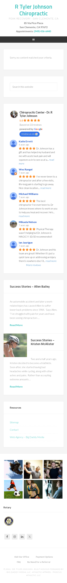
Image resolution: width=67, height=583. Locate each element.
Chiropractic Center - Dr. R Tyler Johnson (35, 114)
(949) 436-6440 (42, 31)
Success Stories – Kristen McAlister (42, 342)
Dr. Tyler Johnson (22, 569)
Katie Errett (26, 141)
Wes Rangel (25, 169)
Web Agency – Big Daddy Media (27, 437)
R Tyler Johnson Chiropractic (33, 10)
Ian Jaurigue (26, 242)
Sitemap (14, 422)
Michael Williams (28, 193)
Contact (14, 429)
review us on (28, 133)
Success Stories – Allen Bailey (30, 286)
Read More (16, 325)
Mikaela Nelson (28, 221)
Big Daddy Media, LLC (19, 572)
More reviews (33, 264)
